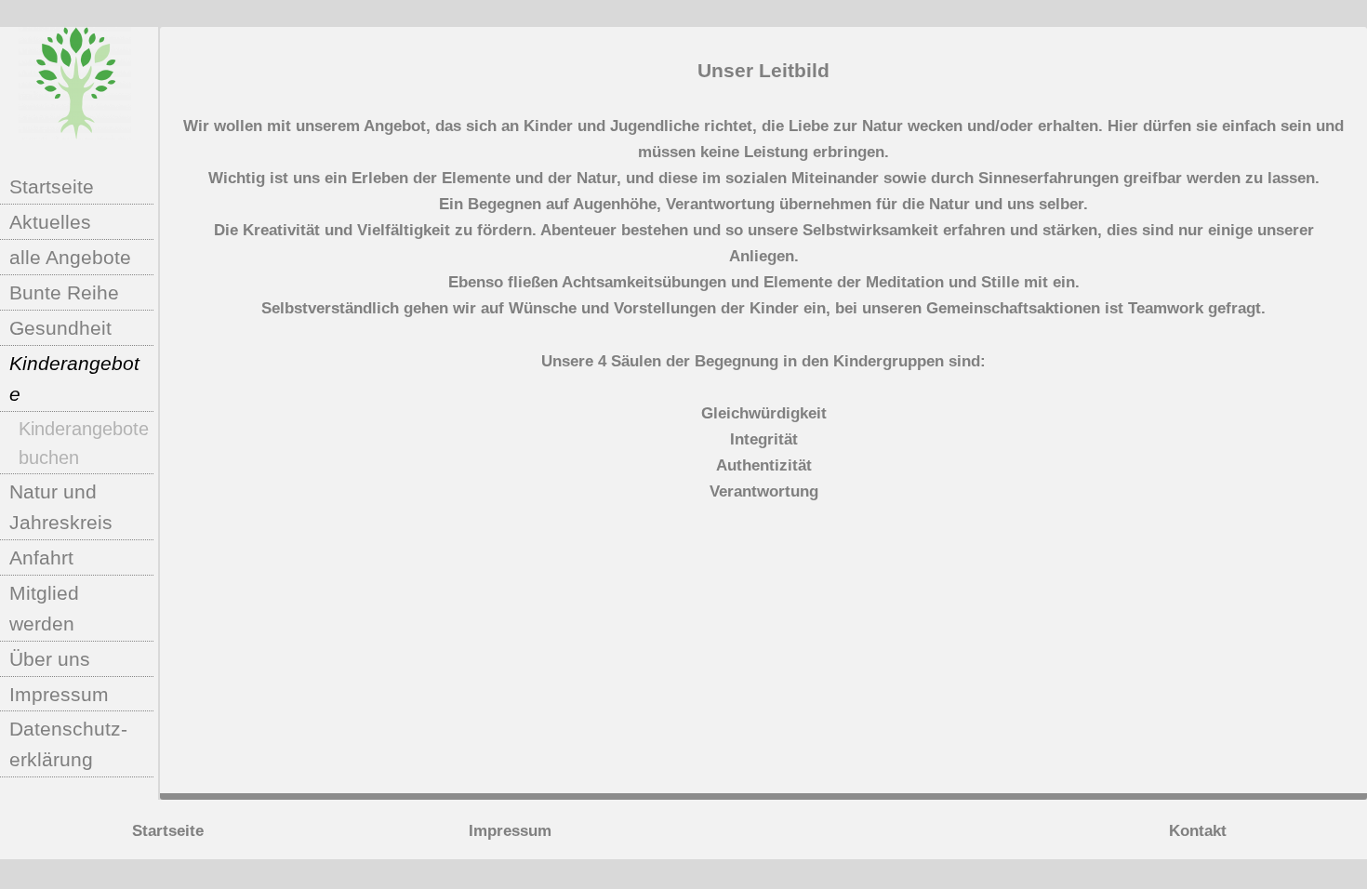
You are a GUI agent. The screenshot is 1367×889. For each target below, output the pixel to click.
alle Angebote (70, 257)
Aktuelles (50, 221)
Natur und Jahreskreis (61, 507)
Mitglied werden (44, 608)
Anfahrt (41, 557)
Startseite (51, 186)
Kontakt (1198, 831)
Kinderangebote (74, 378)
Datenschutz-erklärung (68, 744)
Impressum (59, 694)
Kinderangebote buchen (84, 443)
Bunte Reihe (64, 292)
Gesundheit (60, 327)
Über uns (49, 659)
